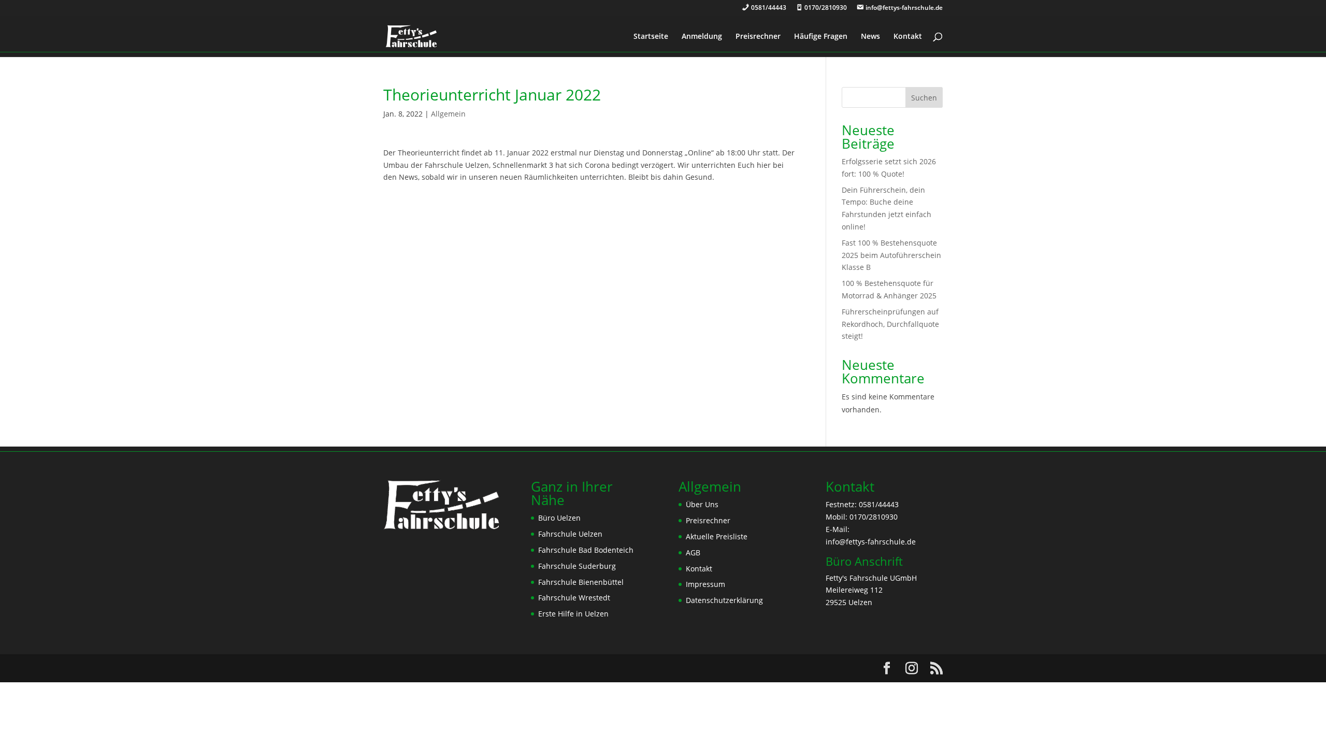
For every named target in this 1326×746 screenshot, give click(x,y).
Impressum (705, 584)
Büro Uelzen (559, 518)
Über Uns (702, 504)
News (870, 37)
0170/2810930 (873, 517)
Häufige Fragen (820, 37)
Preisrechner (758, 37)
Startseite (650, 37)
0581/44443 (879, 504)
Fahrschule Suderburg (577, 566)
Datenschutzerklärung (724, 600)
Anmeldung (702, 37)
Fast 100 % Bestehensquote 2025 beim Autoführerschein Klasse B (891, 255)
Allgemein (448, 114)
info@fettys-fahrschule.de (871, 542)
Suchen (924, 98)
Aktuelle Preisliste (716, 536)
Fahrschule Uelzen (570, 534)
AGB (693, 552)
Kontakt (907, 37)
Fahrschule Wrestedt (574, 597)
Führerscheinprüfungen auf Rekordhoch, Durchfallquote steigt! (890, 324)
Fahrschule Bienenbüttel (581, 582)
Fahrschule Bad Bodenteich (585, 550)
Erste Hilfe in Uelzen (573, 614)
